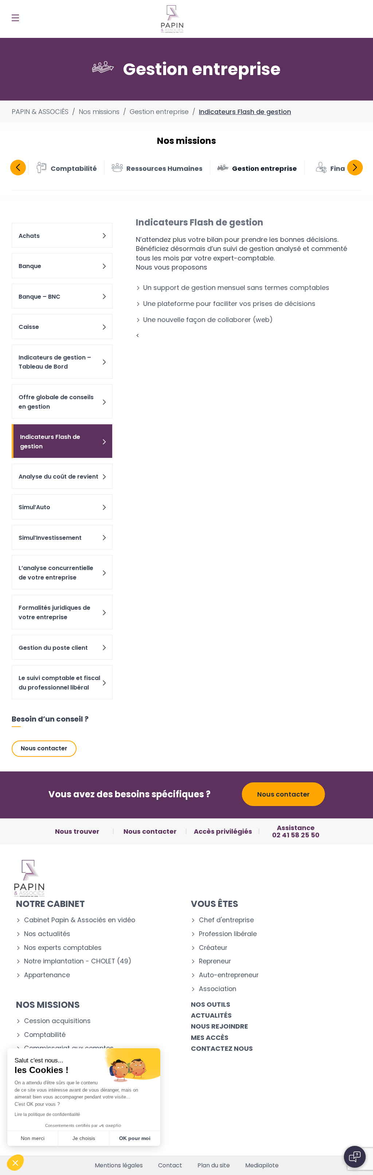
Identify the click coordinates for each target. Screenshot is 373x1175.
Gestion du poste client (53, 648)
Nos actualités (47, 934)
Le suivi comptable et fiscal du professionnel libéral (59, 683)
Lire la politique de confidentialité (47, 1114)
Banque (30, 266)
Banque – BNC (39, 296)
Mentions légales (119, 1166)
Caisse (29, 327)
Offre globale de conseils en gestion (56, 402)
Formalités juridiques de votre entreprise (54, 612)
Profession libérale (228, 934)
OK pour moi (134, 1138)
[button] (15, 1162)
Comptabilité (45, 1035)
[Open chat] (355, 1157)
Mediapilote (262, 1166)
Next (355, 167)
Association (217, 989)
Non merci (32, 1138)
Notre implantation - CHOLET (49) (77, 961)
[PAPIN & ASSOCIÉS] (172, 19)
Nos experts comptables (63, 948)
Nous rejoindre (219, 1026)
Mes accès (209, 1037)
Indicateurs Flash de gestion (50, 442)
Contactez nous (222, 1048)
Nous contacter (44, 748)
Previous (18, 167)
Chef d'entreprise (226, 920)
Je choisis (83, 1138)
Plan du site (213, 1166)
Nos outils (210, 1004)
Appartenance (47, 975)
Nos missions (48, 1005)
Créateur (213, 948)
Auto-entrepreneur (229, 975)
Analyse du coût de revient (58, 476)
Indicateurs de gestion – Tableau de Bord (55, 362)
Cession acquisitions (57, 1021)
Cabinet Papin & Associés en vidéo (79, 920)
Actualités (211, 1015)
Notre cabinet (50, 904)
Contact (170, 1166)
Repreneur (215, 961)
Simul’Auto (34, 507)
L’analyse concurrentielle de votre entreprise (56, 573)
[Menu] (15, 18)
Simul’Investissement (50, 538)
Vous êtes (214, 904)
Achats (29, 236)
